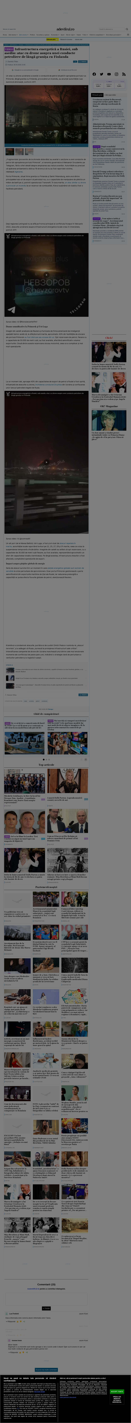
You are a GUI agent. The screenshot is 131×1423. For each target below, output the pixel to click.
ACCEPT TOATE (117, 1391)
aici (18, 1408)
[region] (65, 1399)
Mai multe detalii (39, 1391)
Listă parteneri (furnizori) (68, 1397)
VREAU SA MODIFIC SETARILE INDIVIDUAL (116, 1399)
